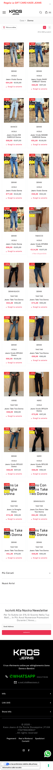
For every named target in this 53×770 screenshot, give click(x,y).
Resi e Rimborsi (26, 739)
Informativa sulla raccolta (11, 767)
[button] (9, 27)
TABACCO (39, 236)
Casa (22, 20)
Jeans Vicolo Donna (14, 79)
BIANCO (14, 127)
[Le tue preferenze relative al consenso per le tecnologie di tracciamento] (48, 765)
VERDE (14, 400)
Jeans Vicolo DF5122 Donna (14, 465)
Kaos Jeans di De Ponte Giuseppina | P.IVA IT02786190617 (26, 728)
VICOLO (14, 76)
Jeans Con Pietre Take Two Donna (39, 510)
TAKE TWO (14, 296)
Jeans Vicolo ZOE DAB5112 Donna (14, 136)
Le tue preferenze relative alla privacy (23, 764)
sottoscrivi (26, 632)
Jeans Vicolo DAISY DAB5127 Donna (39, 80)
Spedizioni (40, 739)
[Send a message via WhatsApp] (48, 754)
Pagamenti (11, 739)
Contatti (25, 741)
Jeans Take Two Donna (14, 300)
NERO (39, 400)
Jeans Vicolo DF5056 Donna (39, 245)
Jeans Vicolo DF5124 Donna (39, 410)
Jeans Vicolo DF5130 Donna (39, 465)
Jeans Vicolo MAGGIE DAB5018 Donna (39, 136)
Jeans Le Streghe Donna (14, 510)
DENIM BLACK (14, 291)
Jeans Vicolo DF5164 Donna (14, 354)
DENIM (14, 71)
